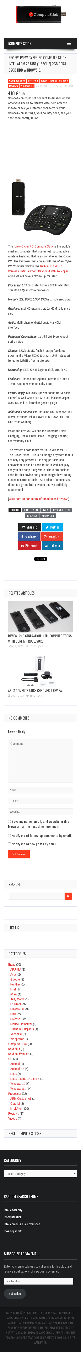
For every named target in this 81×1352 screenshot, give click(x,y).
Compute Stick (17, 80)
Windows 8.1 (27, 86)
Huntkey (15, 984)
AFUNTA (15, 969)
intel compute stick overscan (22, 1224)
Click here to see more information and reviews (38, 498)
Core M (15, 1103)
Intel (13, 989)
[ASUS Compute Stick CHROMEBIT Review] (40, 671)
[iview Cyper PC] (40, 208)
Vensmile (16, 1034)
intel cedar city (13, 1210)
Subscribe (15, 1293)
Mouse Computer (21, 1024)
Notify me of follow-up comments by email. (42, 835)
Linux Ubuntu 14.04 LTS (24, 1078)
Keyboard (58, 510)
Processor (14, 1093)
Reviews (13, 86)
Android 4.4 (17, 1068)
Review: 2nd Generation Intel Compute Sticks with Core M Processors (40, 638)
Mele (13, 1014)
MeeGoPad (17, 1009)
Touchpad (32, 515)
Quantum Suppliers (22, 1029)
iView (44, 80)
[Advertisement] (40, 150)
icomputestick (12, 1217)
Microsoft (16, 1019)
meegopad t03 (13, 1231)
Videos (12, 1118)
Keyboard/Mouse (58, 80)
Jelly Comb (17, 999)
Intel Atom (33, 80)
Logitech (16, 1004)
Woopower (17, 1039)
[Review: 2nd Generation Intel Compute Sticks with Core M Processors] (40, 616)
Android (15, 1063)
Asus (13, 974)
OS (10, 1058)
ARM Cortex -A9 (20, 1098)
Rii (69, 510)
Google (15, 979)
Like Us (14, 927)
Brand (11, 964)
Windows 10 (17, 1083)
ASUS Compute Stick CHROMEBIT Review (35, 690)
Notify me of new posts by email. (34, 844)
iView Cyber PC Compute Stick (33, 246)
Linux (13, 1073)
